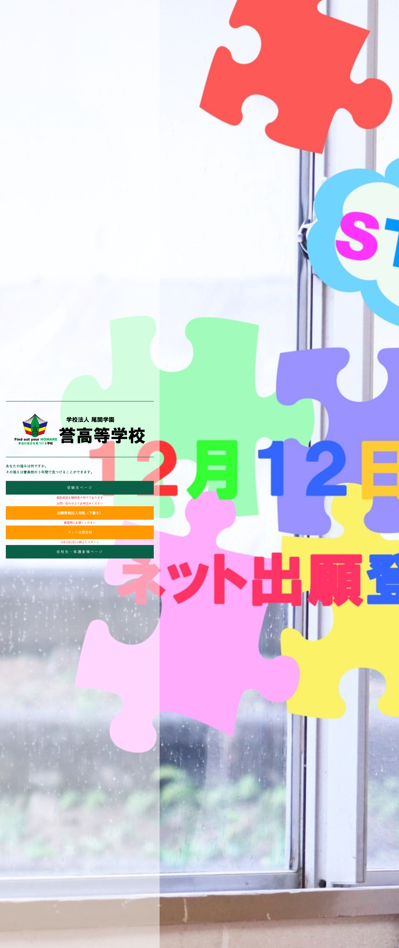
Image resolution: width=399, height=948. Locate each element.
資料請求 (391, 454)
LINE (390, 493)
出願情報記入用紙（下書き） (80, 512)
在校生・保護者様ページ (80, 551)
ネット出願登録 (80, 532)
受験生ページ (79, 487)
